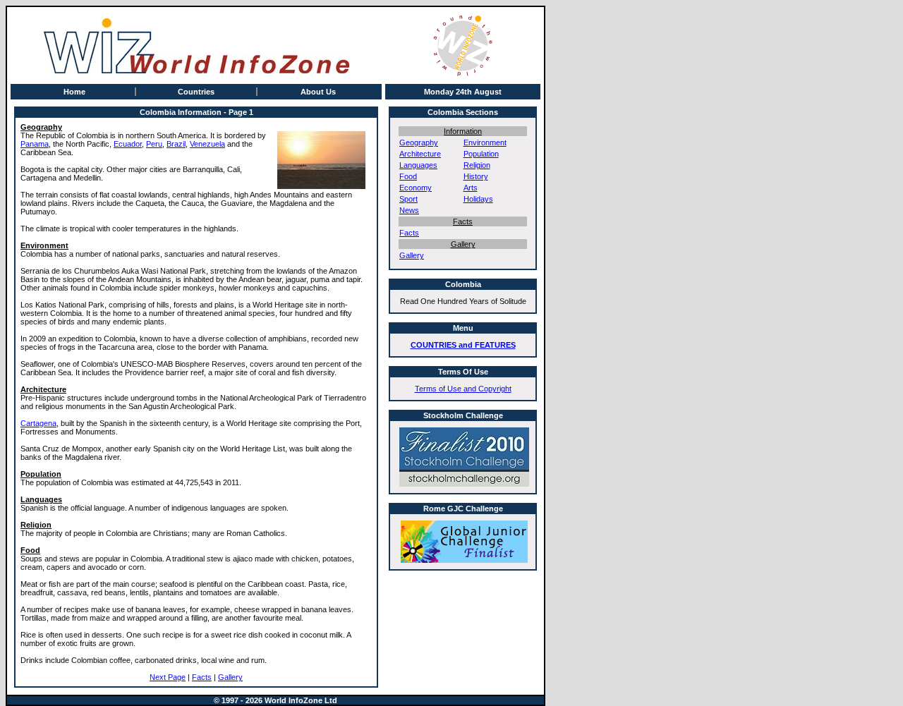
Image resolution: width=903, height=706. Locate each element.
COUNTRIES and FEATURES (463, 345)
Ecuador (128, 144)
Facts (202, 677)
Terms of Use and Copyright (463, 388)
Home (74, 91)
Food (408, 176)
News (409, 210)
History (475, 176)
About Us (318, 91)
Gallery (230, 677)
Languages (418, 165)
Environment (485, 142)
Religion (476, 165)
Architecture (420, 154)
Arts (470, 187)
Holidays (478, 199)
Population (481, 154)
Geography (418, 142)
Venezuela (207, 144)
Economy (415, 187)
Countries (196, 91)
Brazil (176, 144)
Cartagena (38, 423)
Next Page (168, 677)
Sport (408, 199)
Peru (154, 144)
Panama (34, 144)
